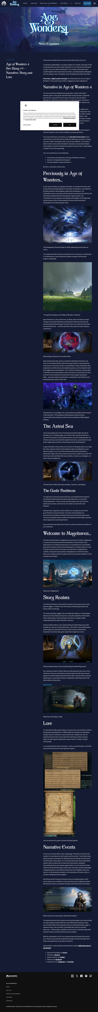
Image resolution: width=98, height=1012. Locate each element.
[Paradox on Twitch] (90, 976)
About (8, 987)
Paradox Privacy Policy (30, 119)
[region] (49, 115)
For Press (9, 997)
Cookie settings (27, 124)
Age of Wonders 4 (11, 983)
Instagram (61, 962)
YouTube (71, 962)
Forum (64, 953)
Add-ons (8, 990)
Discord (57, 955)
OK (69, 124)
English (78, 3)
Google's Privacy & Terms (69, 118)
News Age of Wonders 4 (13, 993)
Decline (55, 124)
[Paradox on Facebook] (81, 976)
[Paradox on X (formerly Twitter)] (77, 976)
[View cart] (94, 3)
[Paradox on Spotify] (86, 976)
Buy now (87, 3)
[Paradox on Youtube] (72, 976)
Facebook (58, 959)
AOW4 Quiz (9, 1000)
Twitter (62, 957)
